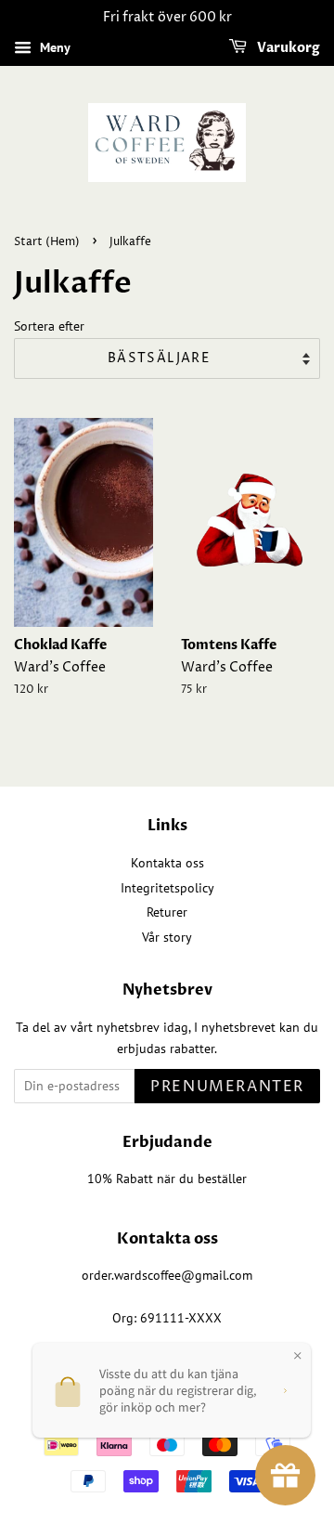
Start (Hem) (47, 242)
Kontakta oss (167, 862)
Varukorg (287, 48)
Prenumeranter (227, 1086)
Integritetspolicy (167, 887)
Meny (53, 47)
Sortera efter (49, 325)
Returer (167, 912)
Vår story (167, 937)
